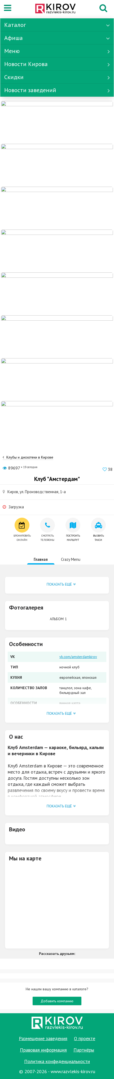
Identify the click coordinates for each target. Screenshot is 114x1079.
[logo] (55, 9)
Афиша (13, 38)
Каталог (15, 24)
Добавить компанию (57, 1001)
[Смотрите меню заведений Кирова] (57, 422)
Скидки (14, 77)
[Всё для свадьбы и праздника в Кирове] (57, 250)
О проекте (84, 1038)
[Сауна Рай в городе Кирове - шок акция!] (57, 164)
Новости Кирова (26, 64)
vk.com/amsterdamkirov (78, 656)
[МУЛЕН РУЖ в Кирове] (57, 122)
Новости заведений (30, 90)
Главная (41, 559)
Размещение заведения (43, 1038)
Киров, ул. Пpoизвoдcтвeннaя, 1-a (36, 491)
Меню (12, 51)
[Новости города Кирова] (57, 336)
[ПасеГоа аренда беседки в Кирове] (57, 379)
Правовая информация (43, 1050)
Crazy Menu (70, 559)
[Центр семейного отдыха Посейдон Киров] (57, 207)
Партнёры (83, 1050)
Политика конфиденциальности (57, 1061)
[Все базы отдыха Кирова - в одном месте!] (57, 293)
